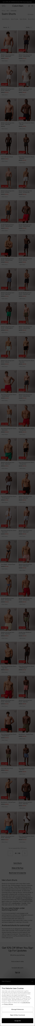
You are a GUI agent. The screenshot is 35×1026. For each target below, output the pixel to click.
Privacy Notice (8, 1004)
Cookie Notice (25, 1002)
